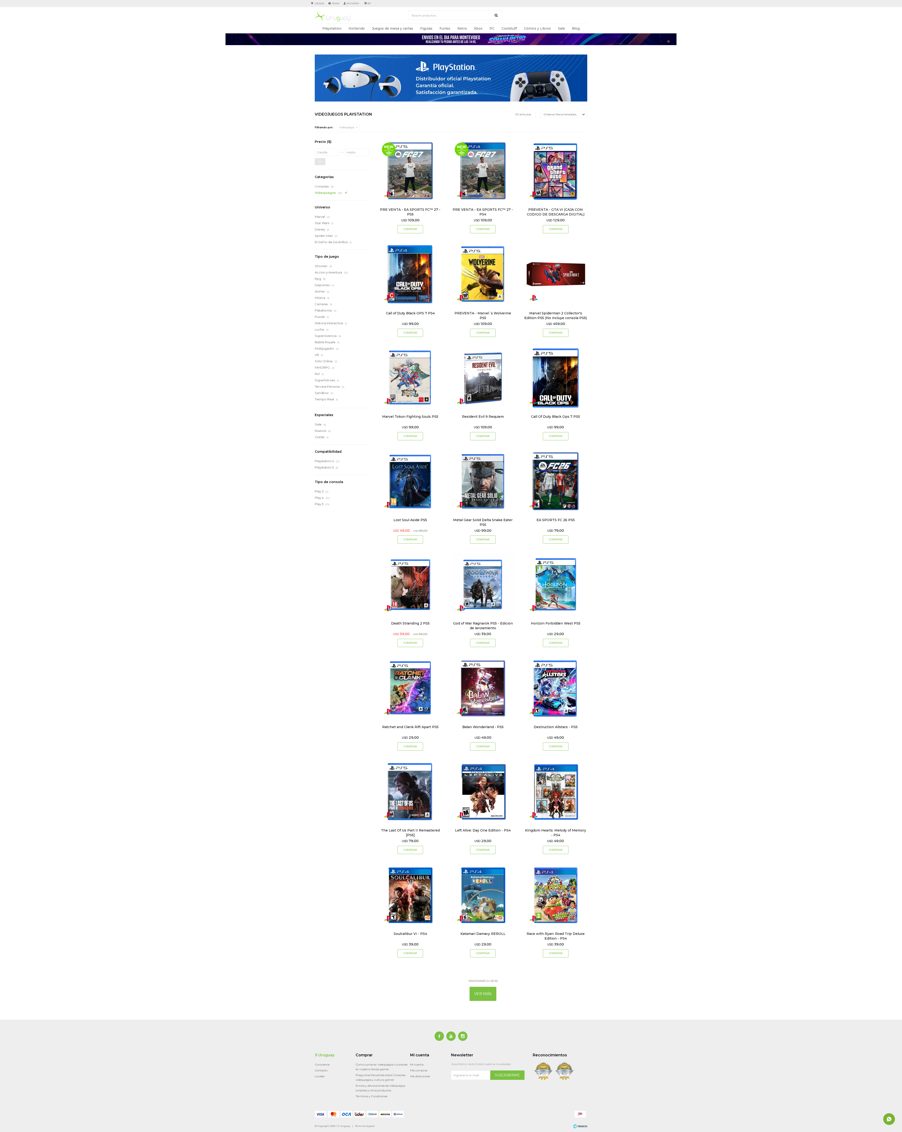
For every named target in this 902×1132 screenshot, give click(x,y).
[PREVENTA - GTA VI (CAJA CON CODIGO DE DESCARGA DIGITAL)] (555, 171)
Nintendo (357, 28)
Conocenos (322, 1064)
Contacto (321, 1070)
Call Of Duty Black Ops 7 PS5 (555, 416)
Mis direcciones (420, 1076)
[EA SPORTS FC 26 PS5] (555, 481)
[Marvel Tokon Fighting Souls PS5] (410, 378)
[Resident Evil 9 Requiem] (482, 378)
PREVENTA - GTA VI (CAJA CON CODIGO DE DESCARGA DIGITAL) (555, 211)
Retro (462, 28)
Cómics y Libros (537, 28)
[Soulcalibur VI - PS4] (410, 895)
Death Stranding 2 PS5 (410, 623)
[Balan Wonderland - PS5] (482, 688)
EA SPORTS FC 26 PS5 (556, 520)
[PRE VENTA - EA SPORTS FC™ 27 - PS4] (482, 171)
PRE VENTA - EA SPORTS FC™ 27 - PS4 (483, 211)
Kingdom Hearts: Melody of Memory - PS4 (555, 832)
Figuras (426, 28)
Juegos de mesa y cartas (392, 28)
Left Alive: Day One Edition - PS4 (483, 830)
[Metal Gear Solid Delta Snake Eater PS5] (482, 481)
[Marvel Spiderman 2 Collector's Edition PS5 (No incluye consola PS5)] (555, 274)
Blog (576, 28)
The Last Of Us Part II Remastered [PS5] (410, 832)
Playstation (332, 28)
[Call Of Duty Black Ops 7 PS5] (555, 378)
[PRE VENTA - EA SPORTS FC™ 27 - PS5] (410, 171)
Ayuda (335, 3)
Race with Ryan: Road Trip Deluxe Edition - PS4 (556, 936)
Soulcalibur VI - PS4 (410, 934)
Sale (561, 28)
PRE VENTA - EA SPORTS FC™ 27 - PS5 (410, 211)
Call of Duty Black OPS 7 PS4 (410, 313)
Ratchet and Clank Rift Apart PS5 (410, 727)
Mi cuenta (417, 1064)
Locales (319, 3)
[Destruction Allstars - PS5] (555, 688)
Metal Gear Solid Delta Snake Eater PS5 (483, 522)
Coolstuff (509, 28)
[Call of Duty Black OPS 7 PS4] (410, 274)
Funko (444, 28)
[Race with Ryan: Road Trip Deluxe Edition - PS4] (555, 895)
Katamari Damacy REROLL (482, 934)
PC (492, 28)
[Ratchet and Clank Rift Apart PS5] (410, 688)
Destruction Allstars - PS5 (556, 727)
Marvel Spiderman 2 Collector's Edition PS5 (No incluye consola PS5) (555, 315)
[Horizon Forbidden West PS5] (555, 584)
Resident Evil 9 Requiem (483, 416)
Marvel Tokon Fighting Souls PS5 (410, 416)
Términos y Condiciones (371, 1096)
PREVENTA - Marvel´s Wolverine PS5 (483, 315)
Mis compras (418, 1070)
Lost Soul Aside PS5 (410, 520)
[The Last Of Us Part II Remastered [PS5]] (410, 791)
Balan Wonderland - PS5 (483, 727)
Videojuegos (346, 127)
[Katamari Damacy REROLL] (482, 895)
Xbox (478, 28)
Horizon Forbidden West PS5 (555, 623)
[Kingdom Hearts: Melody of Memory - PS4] (555, 791)
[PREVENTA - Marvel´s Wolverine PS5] (482, 274)
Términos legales (365, 1126)
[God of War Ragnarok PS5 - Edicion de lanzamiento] (482, 584)
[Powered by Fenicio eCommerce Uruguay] (580, 1126)
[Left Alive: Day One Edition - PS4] (482, 791)
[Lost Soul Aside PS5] (410, 481)
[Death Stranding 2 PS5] (410, 584)
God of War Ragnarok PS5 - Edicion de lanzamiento (483, 625)
